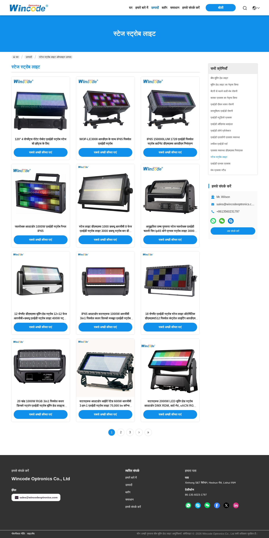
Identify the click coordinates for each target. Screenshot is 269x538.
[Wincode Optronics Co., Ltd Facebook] (217, 505)
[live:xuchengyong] (230, 220)
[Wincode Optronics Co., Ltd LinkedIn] (236, 505)
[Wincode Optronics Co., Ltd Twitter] (226, 505)
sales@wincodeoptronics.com (235, 204)
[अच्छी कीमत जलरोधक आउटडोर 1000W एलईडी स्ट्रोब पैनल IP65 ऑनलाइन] (41, 193)
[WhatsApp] (213, 220)
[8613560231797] (188, 505)
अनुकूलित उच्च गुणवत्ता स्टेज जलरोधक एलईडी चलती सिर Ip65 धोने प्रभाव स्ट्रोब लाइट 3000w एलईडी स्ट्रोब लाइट (170, 231)
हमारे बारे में (141, 8)
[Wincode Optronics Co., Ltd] (29, 7)
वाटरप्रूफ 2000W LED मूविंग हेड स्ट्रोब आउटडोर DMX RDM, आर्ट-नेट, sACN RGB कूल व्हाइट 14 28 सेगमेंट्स (170, 406)
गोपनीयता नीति (18, 533)
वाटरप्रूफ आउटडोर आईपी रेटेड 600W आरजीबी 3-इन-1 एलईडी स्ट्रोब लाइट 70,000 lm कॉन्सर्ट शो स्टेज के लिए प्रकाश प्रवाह (105, 406)
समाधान (174, 8)
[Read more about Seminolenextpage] (139, 432)
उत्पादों (155, 8)
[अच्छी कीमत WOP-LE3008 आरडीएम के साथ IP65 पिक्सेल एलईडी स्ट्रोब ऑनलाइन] (105, 106)
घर (130, 8)
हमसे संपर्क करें (191, 8)
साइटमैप (31, 533)
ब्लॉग (164, 8)
